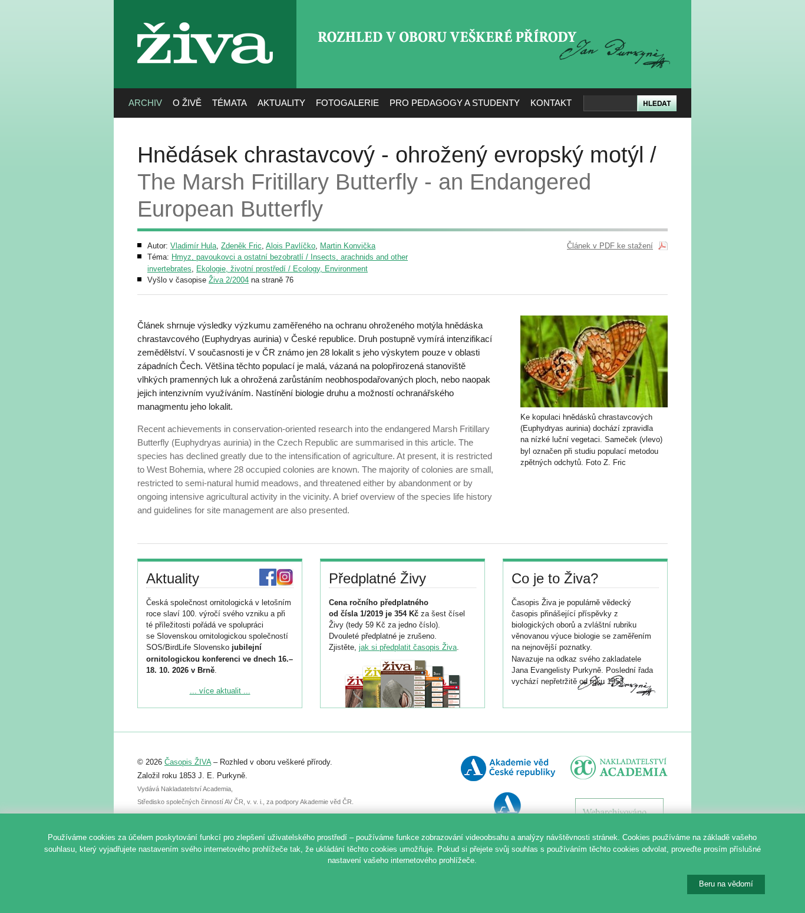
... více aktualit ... (220, 690)
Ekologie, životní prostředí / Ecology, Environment (282, 268)
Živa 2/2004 (229, 279)
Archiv (145, 103)
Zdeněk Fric (241, 245)
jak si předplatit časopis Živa (408, 647)
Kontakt (551, 103)
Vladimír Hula (193, 245)
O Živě (187, 103)
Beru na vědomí (726, 883)
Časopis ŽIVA (187, 762)
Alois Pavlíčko (290, 245)
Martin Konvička (347, 245)
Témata (229, 103)
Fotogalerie (347, 103)
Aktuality (281, 103)
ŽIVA (205, 18)
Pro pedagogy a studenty (455, 103)
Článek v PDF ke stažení (610, 245)
